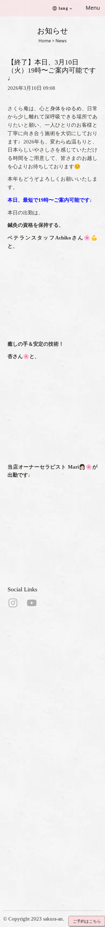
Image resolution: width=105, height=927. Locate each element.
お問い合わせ (17, 775)
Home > (46, 41)
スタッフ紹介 (17, 749)
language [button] (12, 801)
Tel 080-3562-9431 (23, 842)
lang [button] (63, 8)
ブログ (10, 792)
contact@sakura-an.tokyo (30, 851)
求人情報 (12, 783)
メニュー (12, 758)
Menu (93, 7)
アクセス (12, 766)
